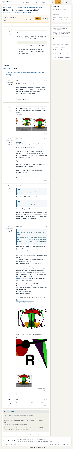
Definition (19, 12)
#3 (46, 104)
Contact (51, 444)
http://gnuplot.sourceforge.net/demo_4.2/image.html (30, 144)
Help (67, 444)
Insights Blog (26, 2)
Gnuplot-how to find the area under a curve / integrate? (19, 415)
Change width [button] (16, 444)
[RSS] (70, 444)
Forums (35, 2)
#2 (46, 80)
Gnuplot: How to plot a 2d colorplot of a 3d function (18, 427)
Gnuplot (25, 12)
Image (29, 12)
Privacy (63, 444)
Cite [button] (45, 59)
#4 (46, 138)
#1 (46, 28)
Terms (59, 444)
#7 (46, 399)
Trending (42, 2)
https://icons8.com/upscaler (23, 278)
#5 (46, 185)
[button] (30, 2)
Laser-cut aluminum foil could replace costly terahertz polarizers (22, 71)
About (55, 444)
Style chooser (7, 444)
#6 (46, 226)
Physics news (6, 68)
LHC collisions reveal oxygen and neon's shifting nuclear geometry (23, 75)
